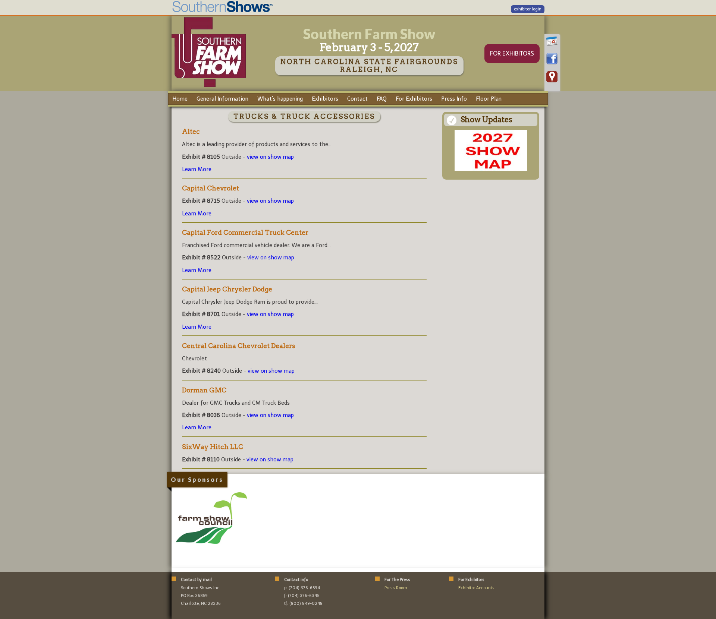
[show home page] (209, 86)
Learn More (196, 169)
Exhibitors (325, 98)
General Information (222, 98)
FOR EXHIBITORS (512, 53)
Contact (357, 98)
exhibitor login (527, 9)
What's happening (280, 98)
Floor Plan (489, 98)
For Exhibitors (414, 98)
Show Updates (486, 119)
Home (180, 98)
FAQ (382, 98)
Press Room (395, 587)
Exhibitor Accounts (476, 587)
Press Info (454, 98)
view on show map (270, 157)
